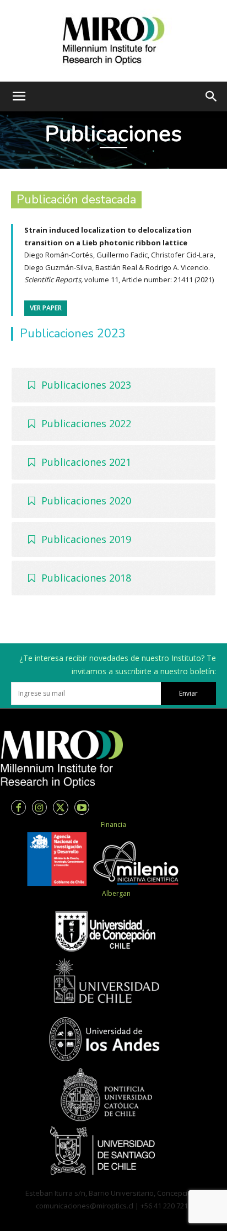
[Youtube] (81, 807)
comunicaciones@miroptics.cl (84, 1206)
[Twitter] (60, 807)
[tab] (113, 385)
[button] (18, 96)
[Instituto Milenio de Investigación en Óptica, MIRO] (113, 41)
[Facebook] (18, 807)
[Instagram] (39, 807)
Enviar (188, 693)
